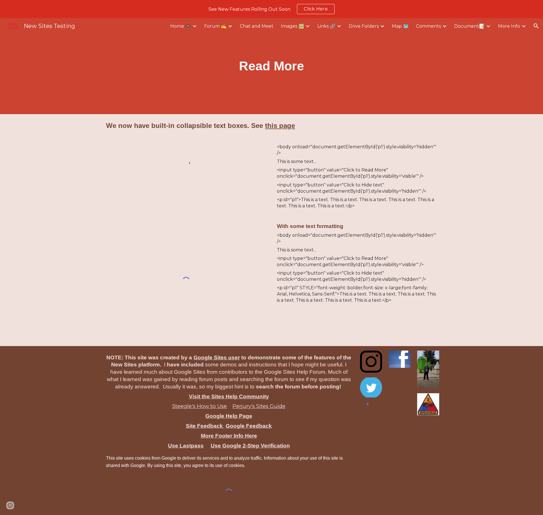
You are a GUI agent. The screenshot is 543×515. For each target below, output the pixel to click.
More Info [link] (509, 26)
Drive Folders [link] (364, 26)
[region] (271, 9)
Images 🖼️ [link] (292, 26)
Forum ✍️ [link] (215, 26)
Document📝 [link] (469, 26)
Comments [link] (428, 26)
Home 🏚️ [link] (180, 26)
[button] (536, 26)
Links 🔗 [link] (326, 26)
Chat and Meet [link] (256, 26)
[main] (271, 66)
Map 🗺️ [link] (400, 26)
